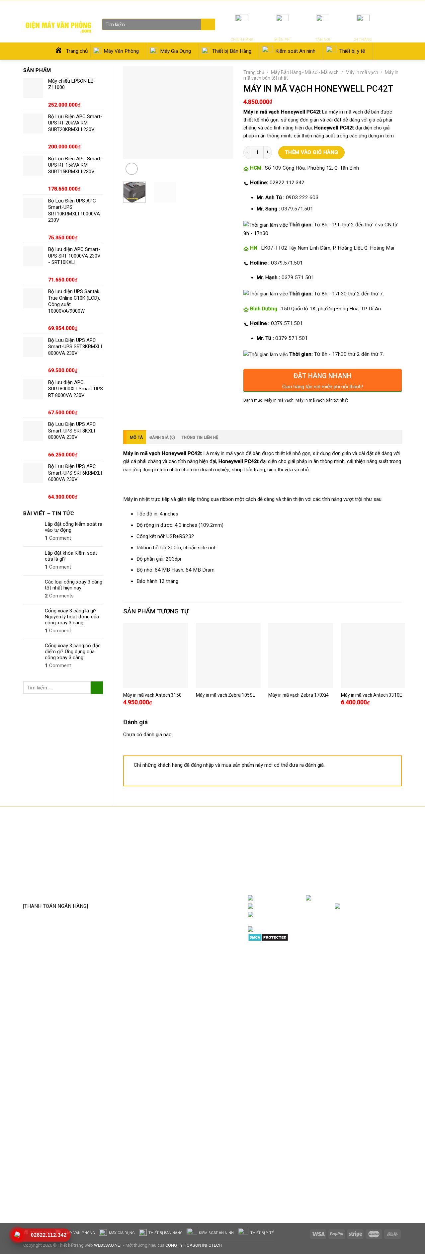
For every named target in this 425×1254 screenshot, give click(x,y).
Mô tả (136, 437)
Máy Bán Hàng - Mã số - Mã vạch (305, 72)
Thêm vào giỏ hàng (311, 152)
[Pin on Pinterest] (284, 415)
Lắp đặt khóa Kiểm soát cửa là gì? (71, 556)
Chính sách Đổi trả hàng (185, 859)
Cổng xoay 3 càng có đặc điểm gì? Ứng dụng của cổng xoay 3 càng (73, 652)
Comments (59, 596)
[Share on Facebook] (249, 415)
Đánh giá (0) (162, 437)
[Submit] (207, 25)
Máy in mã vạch (362, 72)
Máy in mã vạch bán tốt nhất (322, 400)
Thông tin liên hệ (200, 437)
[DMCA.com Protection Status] (268, 937)
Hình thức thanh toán (182, 879)
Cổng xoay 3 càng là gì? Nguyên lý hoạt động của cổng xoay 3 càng (72, 617)
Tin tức (323, 6)
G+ (395, 906)
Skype (316, 914)
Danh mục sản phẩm (375, 898)
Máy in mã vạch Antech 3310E (371, 695)
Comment (58, 538)
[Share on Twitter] (260, 415)
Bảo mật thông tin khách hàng (192, 890)
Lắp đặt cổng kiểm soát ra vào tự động (73, 527)
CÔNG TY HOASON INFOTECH (193, 1245)
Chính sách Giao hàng (183, 869)
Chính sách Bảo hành (182, 849)
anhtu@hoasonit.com (55, 891)
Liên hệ (360, 6)
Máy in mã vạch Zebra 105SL (225, 695)
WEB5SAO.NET (108, 1245)
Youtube (324, 906)
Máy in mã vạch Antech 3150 (152, 695)
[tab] (134, 437)
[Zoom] (132, 169)
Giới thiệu (341, 6)
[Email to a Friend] (272, 415)
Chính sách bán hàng (182, 839)
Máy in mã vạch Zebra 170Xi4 (298, 695)
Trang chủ (253, 72)
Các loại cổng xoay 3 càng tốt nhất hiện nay (73, 585)
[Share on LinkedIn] (295, 415)
